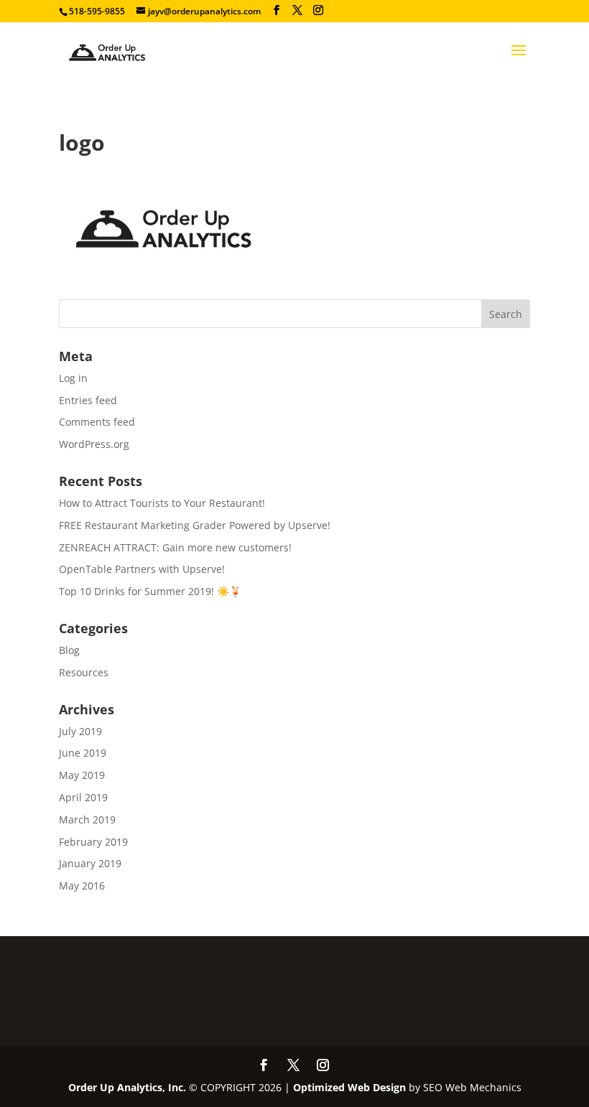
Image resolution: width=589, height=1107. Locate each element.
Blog (69, 650)
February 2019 (93, 842)
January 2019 (90, 863)
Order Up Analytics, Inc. (127, 1087)
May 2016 (82, 885)
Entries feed (88, 400)
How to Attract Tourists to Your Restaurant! (162, 503)
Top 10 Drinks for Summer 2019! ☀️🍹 (150, 591)
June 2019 (82, 753)
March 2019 (87, 819)
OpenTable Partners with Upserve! (142, 569)
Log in (73, 378)
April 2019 (83, 797)
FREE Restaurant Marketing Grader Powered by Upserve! (194, 525)
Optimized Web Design (349, 1087)
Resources (83, 672)
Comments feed (97, 422)
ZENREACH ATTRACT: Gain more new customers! (175, 547)
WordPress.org (94, 444)
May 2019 (82, 775)
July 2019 (80, 731)
